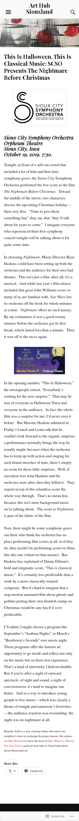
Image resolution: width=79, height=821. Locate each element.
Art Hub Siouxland (39, 8)
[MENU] (8, 12)
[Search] (68, 12)
